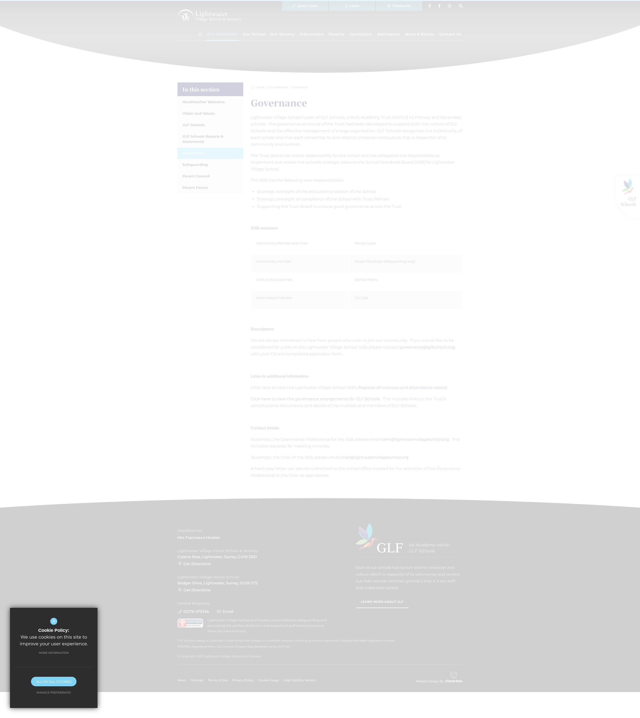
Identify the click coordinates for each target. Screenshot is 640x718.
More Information (54, 653)
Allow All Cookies (54, 682)
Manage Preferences (53, 692)
